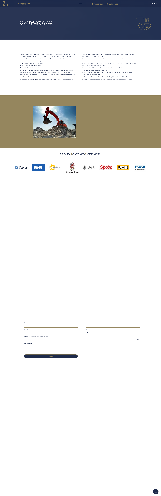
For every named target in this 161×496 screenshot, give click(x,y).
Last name (89, 323)
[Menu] (80, 3)
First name (27, 323)
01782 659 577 (24, 4)
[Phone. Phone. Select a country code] (88, 333)
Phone (88, 329)
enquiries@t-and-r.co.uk (108, 4)
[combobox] (82, 339)
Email (26, 329)
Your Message (29, 343)
